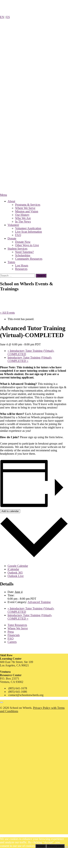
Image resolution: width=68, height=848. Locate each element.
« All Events (7, 312)
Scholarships (22, 255)
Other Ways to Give (27, 245)
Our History (22, 214)
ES (8, 17)
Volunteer (13, 225)
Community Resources (28, 258)
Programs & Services (27, 204)
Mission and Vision (26, 211)
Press (11, 631)
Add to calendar (10, 511)
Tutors (11, 262)
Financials (14, 635)
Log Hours (21, 265)
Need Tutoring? (24, 252)
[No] (66, 846)
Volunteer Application (28, 228)
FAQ (18, 235)
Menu (3, 194)
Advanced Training (39, 602)
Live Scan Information (28, 231)
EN (2, 17)
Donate (12, 238)
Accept (41, 846)
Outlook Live (16, 576)
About (11, 201)
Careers (12, 641)
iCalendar (13, 569)
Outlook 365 (15, 572)
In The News (23, 221)
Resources (21, 268)
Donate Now (23, 241)
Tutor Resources (17, 625)
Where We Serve (25, 208)
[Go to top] (1, 702)
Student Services (17, 248)
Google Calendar (18, 565)
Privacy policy (55, 846)
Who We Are (23, 218)
